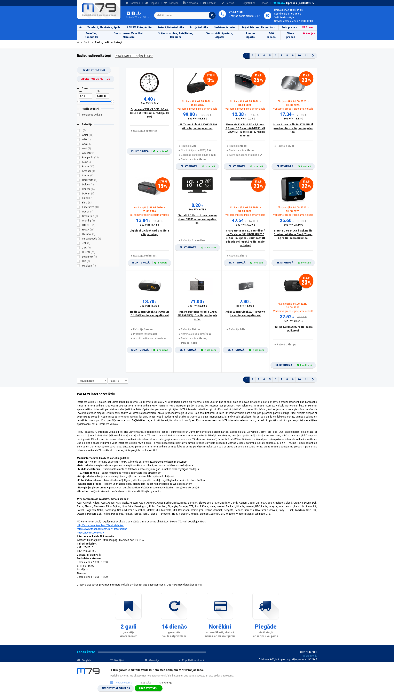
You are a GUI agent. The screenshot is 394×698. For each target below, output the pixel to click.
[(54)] (78, 131)
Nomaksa (192, 3)
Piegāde (154, 3)
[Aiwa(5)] (78, 145)
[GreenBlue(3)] (78, 217)
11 (306, 55)
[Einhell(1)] (78, 199)
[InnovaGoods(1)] (78, 239)
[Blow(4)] (78, 163)
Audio (87, 42)
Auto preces (289, 27)
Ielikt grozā (149, 151)
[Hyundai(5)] (78, 235)
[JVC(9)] (78, 248)
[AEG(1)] (78, 140)
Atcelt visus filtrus (95, 78)
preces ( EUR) (294, 3)
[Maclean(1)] (78, 266)
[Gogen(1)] (78, 212)
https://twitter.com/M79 (90, 532)
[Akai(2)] (78, 149)
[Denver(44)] (78, 190)
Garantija (135, 3)
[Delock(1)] (78, 185)
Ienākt (264, 3)
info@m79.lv (310, 655)
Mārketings (165, 682)
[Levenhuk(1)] (78, 257)
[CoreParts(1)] (78, 181)
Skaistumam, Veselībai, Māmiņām (128, 35)
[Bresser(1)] (78, 172)
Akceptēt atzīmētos (116, 688)
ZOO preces (271, 35)
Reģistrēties (248, 3)
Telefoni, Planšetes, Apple (103, 27)
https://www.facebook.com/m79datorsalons (102, 529)
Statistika (145, 682)
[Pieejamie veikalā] (78, 115)
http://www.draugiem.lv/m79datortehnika (100, 525)
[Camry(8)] (78, 176)
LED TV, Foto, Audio (139, 27)
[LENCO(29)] (78, 253)
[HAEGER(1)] (78, 226)
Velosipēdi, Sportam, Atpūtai (219, 35)
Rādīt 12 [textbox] (114, 380)
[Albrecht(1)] (78, 154)
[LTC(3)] (78, 262)
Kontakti (211, 3)
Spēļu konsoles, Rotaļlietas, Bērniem (175, 35)
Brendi (310, 27)
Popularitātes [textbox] (86, 380)
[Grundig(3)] (78, 221)
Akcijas (310, 33)
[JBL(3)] (78, 244)
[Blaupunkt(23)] (78, 158)
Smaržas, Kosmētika (91, 35)
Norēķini (173, 3)
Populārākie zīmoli (193, 660)
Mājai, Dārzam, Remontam (258, 27)
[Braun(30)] (78, 167)
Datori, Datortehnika (171, 27)
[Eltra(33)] (78, 203)
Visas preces (290, 35)
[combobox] (185, 15)
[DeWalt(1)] (78, 194)
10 (299, 55)
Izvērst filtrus (94, 70)
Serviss (230, 3)
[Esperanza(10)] (78, 208)
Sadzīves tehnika (225, 27)
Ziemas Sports (250, 35)
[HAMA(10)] (78, 230)
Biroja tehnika (199, 27)
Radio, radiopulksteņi (108, 42)
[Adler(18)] (78, 136)
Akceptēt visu (148, 688)
